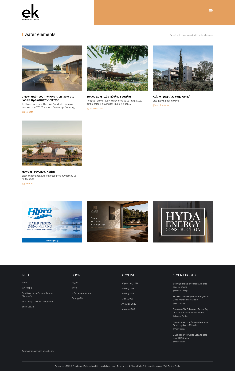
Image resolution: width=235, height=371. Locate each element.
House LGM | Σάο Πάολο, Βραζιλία (109, 96)
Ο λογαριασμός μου (81, 293)
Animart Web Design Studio (168, 366)
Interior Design (181, 291)
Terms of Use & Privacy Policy (130, 366)
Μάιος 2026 (127, 298)
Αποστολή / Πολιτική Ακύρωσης (37, 301)
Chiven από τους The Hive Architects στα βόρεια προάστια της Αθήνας (48, 98)
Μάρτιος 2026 (128, 309)
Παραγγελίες (78, 298)
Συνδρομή (27, 287)
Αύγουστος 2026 (129, 283)
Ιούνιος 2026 (127, 293)
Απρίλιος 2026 (128, 304)
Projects (28, 111)
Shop (74, 287)
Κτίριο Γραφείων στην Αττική (171, 96)
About (24, 282)
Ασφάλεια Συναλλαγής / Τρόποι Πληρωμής (37, 294)
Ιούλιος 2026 (127, 288)
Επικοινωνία (28, 306)
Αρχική (75, 282)
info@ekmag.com (107, 366)
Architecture (96, 108)
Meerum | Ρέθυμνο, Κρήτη (38, 171)
